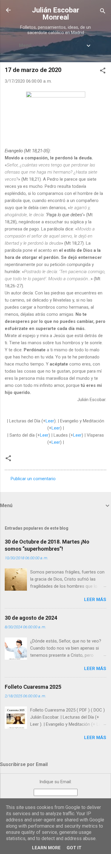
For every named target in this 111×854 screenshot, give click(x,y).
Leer (50, 421)
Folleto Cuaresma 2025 (33, 687)
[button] (102, 71)
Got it (74, 847)
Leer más (95, 599)
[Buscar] (102, 12)
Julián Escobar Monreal (55, 13)
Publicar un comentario (33, 478)
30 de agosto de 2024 (31, 618)
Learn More (46, 847)
